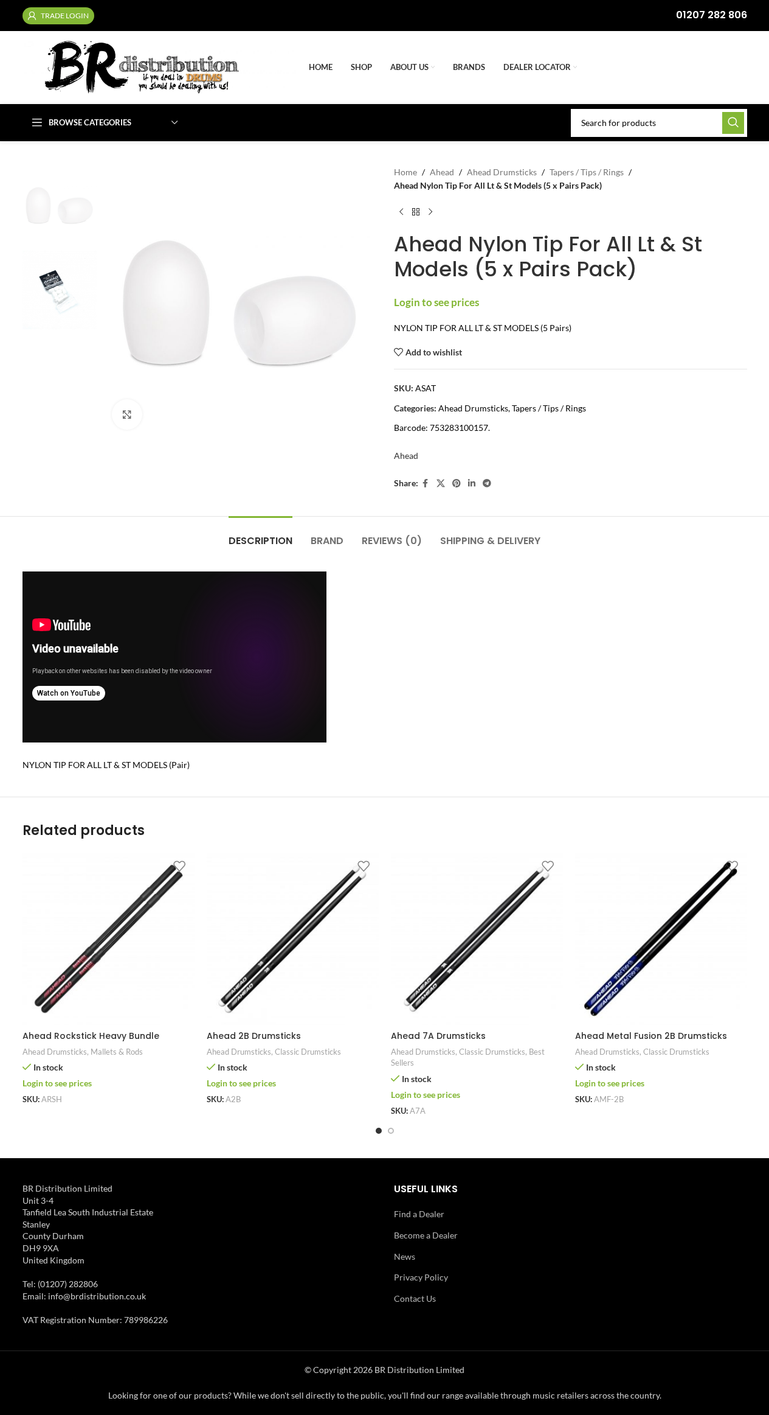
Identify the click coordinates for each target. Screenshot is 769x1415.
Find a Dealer (419, 1214)
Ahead (442, 172)
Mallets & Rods (117, 1052)
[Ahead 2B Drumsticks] (293, 939)
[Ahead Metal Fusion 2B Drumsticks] (661, 939)
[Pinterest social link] (456, 483)
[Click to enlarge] (127, 414)
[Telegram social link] (487, 483)
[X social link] (441, 483)
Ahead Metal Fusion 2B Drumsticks (651, 1036)
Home (405, 172)
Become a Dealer (426, 1235)
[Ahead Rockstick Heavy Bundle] (108, 939)
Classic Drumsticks (308, 1052)
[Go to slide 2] (391, 1131)
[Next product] (430, 212)
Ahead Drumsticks (502, 172)
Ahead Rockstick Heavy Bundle (90, 1036)
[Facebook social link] (425, 483)
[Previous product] (401, 212)
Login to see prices (436, 302)
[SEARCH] (733, 123)
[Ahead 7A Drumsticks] (477, 939)
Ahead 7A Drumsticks (438, 1036)
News (404, 1256)
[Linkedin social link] (471, 483)
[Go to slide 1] (379, 1131)
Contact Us (415, 1298)
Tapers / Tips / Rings (587, 172)
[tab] (260, 534)
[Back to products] (416, 212)
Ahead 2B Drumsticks (254, 1036)
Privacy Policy (421, 1277)
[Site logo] (159, 66)
